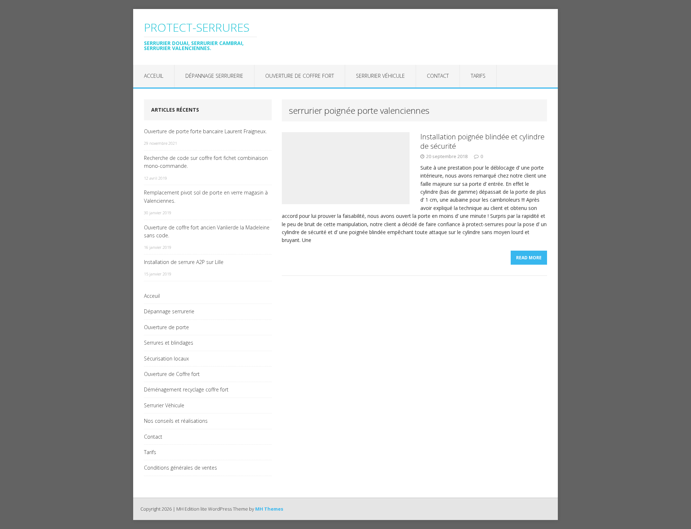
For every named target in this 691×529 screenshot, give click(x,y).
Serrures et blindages (168, 342)
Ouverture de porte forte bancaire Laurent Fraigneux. (205, 131)
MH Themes (269, 509)
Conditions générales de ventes (180, 467)
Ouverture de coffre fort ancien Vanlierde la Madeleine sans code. (207, 231)
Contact (438, 75)
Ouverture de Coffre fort (299, 75)
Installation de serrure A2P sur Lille (183, 262)
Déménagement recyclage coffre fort (186, 389)
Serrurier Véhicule (380, 75)
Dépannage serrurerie (214, 75)
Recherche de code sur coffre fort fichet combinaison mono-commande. (206, 161)
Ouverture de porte (166, 327)
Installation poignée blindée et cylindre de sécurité (482, 141)
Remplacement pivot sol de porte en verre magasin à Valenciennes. (206, 196)
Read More (529, 258)
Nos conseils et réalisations (176, 420)
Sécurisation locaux (166, 358)
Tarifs (478, 75)
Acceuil (153, 75)
